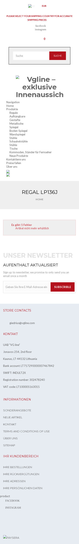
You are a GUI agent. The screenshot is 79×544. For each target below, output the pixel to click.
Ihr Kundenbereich (21, 456)
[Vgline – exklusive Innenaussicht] (39, 87)
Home (39, 199)
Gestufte (14, 120)
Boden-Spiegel (18, 130)
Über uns (10, 438)
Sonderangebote (17, 410)
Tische (13, 148)
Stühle (13, 138)
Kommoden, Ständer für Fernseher (30, 152)
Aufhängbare (17, 116)
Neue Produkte (18, 155)
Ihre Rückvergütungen (21, 474)
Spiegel (13, 127)
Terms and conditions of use (26, 431)
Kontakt (9, 424)
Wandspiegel (17, 134)
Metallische (16, 123)
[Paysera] (11, 537)
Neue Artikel (12, 417)
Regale (13, 112)
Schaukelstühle (18, 141)
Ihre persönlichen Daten (22, 488)
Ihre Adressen (14, 481)
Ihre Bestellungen (17, 467)
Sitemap (9, 445)
